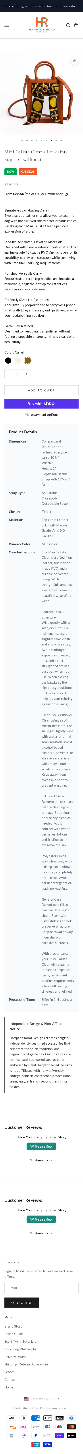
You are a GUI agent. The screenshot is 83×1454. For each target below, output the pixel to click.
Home (8, 1387)
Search (9, 1372)
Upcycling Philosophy (20, 1349)
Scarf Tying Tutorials (20, 1341)
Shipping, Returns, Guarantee (26, 1364)
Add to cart (41, 390)
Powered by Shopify (59, 1407)
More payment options (42, 414)
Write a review (41, 1146)
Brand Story (13, 1326)
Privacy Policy (15, 1357)
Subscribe (22, 1303)
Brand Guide (13, 1334)
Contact (10, 1379)
